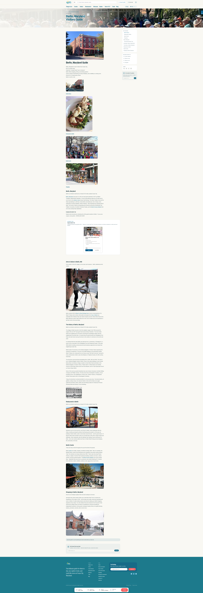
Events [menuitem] (75, 6)
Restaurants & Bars (91, 570)
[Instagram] (134, 574)
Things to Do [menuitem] (69, 6)
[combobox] (98, 2)
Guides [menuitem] (101, 6)
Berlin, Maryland (69, 196)
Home (67, 11)
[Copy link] (124, 68)
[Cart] (136, 2)
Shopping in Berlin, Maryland (129, 50)
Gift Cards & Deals (101, 570)
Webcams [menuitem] (95, 6)
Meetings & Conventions (102, 574)
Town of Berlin (94, 315)
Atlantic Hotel (77, 200)
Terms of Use (134, 585)
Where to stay (127, 58)
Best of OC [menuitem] (107, 6)
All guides (126, 62)
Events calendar (128, 56)
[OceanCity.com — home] (68, 564)
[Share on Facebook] (129, 68)
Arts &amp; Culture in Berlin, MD (129, 43)
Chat (134, 6)
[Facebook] (131, 574)
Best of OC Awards (101, 566)
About (99, 564)
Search (124, 590)
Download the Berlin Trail (128, 41)
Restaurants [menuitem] (88, 6)
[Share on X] (126, 68)
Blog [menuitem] (117, 6)
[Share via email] (131, 68)
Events (89, 566)
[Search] (78, 2)
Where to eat (127, 60)
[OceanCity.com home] (69, 2)
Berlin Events (68, 161)
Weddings (100, 572)
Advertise (100, 580)
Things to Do (90, 564)
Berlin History (68, 93)
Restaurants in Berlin (70, 134)
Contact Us (100, 578)
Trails (89, 574)
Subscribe (116, 550)
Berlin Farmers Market (96, 207)
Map (127, 6)
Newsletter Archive (101, 576)
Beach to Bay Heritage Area (82, 313)
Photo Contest (100, 568)
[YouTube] (136, 574)
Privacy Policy (128, 585)
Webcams (90, 572)
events (70, 450)
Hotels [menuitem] (81, 6)
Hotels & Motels (91, 568)
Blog (89, 576)
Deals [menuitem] (113, 6)
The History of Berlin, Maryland (129, 45)
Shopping (68, 187)
